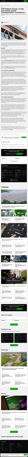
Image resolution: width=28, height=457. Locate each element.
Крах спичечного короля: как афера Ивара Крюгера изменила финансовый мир (7, 265)
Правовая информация (4, 449)
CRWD (19, 221)
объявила (7, 66)
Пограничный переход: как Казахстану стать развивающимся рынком (6, 219)
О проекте (2, 445)
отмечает (12, 98)
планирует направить (8, 60)
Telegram (10, 445)
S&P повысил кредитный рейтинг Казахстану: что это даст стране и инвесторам (20, 419)
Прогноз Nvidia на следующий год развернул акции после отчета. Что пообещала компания (20, 298)
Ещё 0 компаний (14, 161)
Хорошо (25, 454)
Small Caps (8, 5)
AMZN (4, 414)
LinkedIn (10, 451)
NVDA (15, 221)
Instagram (10, 450)
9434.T (22, 293)
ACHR (15, 385)
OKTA (21, 221)
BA (17, 385)
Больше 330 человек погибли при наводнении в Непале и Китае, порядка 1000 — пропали (13, 207)
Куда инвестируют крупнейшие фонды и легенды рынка (10, 331)
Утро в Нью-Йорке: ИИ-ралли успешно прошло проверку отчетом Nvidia (20, 219)
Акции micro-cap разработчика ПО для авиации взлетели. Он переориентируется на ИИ (12, 240)
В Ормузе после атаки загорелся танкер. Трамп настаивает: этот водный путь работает (20, 252)
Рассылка (2, 450)
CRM (17, 221)
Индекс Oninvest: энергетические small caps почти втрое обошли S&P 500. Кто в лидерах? (20, 265)
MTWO (4, 241)
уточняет (2, 81)
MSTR (2, 299)
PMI (2, 378)
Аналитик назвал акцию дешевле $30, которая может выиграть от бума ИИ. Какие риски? (13, 369)
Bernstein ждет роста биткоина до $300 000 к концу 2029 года (7, 298)
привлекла (7, 50)
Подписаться (24, 137)
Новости (5, 5)
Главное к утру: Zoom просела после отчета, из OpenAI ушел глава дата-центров (14, 413)
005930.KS (21, 428)
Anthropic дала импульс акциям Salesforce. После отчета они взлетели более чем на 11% (7, 246)
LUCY (2, 385)
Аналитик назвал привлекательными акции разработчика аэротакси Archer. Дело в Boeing (20, 383)
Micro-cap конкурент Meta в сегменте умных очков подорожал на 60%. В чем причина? (6, 383)
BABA (15, 428)
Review (2, 217)
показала (20, 92)
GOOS (15, 377)
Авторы (2, 446)
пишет (20, 53)
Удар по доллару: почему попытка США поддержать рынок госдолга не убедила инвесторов (6, 427)
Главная (2, 5)
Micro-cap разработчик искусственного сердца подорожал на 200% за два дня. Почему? (7, 376)
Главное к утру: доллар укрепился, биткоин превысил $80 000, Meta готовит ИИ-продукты (7, 419)
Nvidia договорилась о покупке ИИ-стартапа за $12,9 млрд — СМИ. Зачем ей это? (20, 246)
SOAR (2, 241)
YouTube (10, 446)
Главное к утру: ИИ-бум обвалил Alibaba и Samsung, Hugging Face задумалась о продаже (20, 426)
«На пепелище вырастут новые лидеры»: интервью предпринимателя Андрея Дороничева (14, 286)
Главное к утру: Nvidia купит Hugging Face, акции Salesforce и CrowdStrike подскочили (20, 291)
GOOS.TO (18, 377)
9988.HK (18, 428)
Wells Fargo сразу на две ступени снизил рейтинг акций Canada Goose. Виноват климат (20, 375)
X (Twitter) (10, 449)
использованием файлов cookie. (4, 455)
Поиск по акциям (19, 445)
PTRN (6, 45)
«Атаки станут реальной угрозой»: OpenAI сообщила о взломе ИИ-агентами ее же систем (7, 292)
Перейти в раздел (14, 324)
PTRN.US (11, 129)
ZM (2, 414)
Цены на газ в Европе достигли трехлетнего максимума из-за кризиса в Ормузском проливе (7, 252)
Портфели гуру (6, 329)
